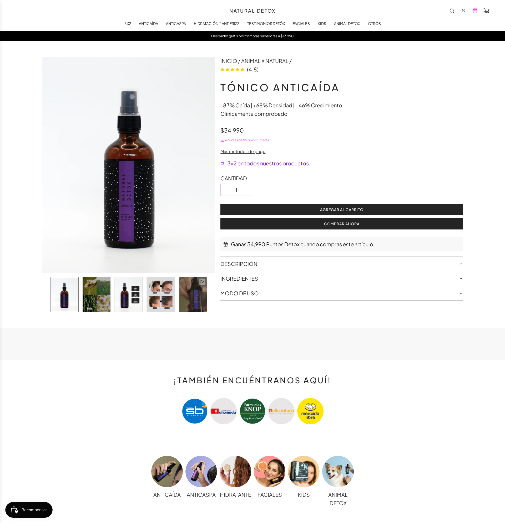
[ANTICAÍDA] (167, 471)
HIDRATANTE (235, 494)
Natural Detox (252, 11)
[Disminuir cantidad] (226, 190)
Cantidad (233, 178)
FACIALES (269, 494)
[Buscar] (452, 11)
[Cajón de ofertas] (475, 11)
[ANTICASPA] (201, 471)
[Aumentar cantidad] (246, 190)
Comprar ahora (342, 224)
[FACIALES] (269, 471)
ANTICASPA (201, 494)
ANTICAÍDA (167, 494)
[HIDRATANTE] (235, 471)
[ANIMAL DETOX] (338, 471)
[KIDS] (304, 471)
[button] (46, 165)
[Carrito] (486, 11)
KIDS (304, 494)
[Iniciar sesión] (463, 11)
